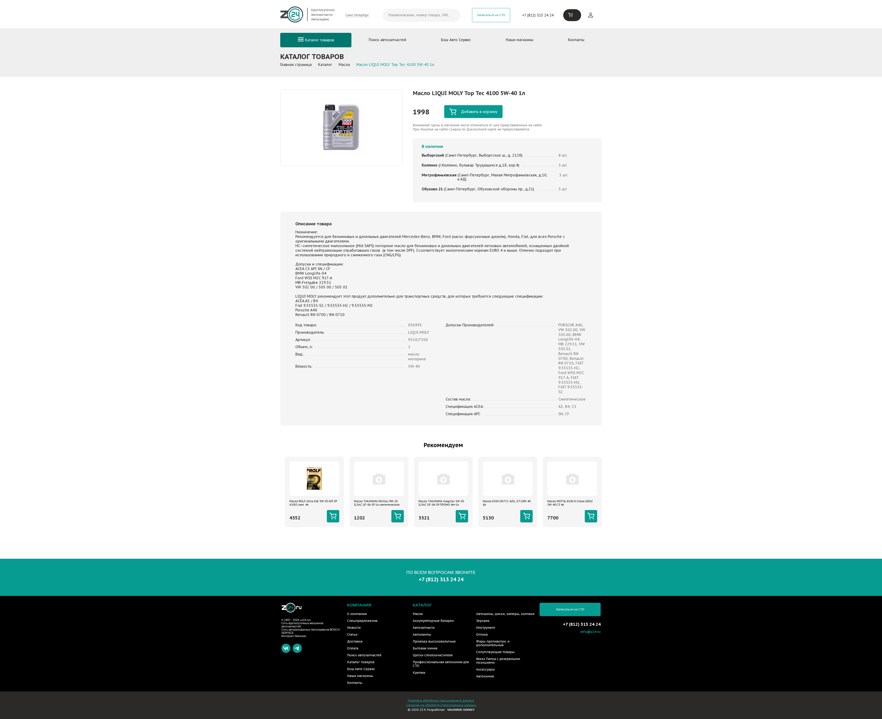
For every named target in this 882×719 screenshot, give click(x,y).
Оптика (482, 634)
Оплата (352, 648)
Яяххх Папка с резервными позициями (498, 661)
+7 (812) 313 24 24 (538, 15)
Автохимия (485, 676)
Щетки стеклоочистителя (432, 655)
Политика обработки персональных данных (441, 700)
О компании (357, 614)
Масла (418, 614)
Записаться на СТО (491, 15)
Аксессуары (485, 669)
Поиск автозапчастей (387, 39)
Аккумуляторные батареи (433, 621)
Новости (354, 628)
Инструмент (485, 628)
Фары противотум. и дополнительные (492, 643)
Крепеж (419, 673)
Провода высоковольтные (434, 641)
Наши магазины (519, 39)
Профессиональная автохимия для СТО (441, 664)
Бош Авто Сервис (456, 39)
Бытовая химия (425, 648)
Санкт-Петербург (357, 15)
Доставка (354, 641)
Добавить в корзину (479, 111)
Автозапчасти (424, 628)
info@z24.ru (590, 631)
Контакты (576, 39)
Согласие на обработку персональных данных (441, 705)
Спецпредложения (362, 621)
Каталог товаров (319, 40)
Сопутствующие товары (495, 652)
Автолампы (422, 634)
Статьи (352, 634)
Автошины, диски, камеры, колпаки (505, 614)
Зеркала (482, 621)
